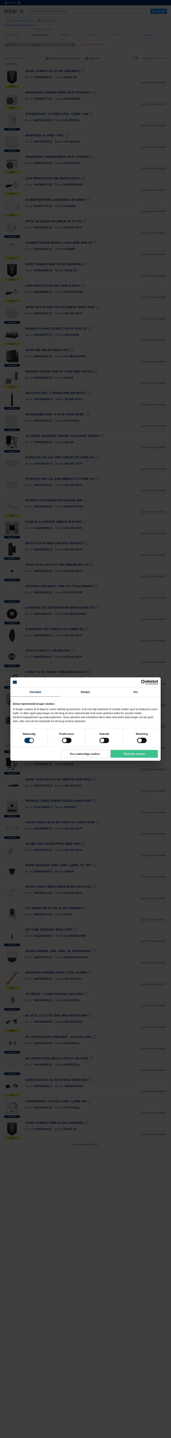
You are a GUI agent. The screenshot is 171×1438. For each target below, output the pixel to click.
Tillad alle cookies (134, 753)
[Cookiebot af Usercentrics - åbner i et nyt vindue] (143, 682)
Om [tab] (135, 692)
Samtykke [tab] (35, 692)
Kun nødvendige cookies (85, 753)
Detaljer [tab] (85, 692)
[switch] (66, 740)
